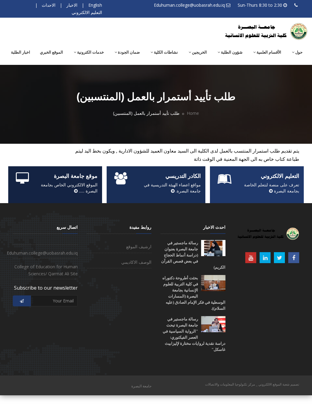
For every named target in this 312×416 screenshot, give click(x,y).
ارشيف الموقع (138, 246)
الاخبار (71, 5)
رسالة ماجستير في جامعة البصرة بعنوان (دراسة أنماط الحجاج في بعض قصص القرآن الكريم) (193, 255)
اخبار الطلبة (20, 52)
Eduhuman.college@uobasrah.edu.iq (189, 5)
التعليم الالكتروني (87, 12)
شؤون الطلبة (231, 52)
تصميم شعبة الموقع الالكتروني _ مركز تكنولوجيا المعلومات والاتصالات (252, 384)
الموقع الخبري (51, 52)
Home (193, 113)
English (95, 5)
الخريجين (199, 52)
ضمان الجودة (128, 52)
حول (298, 52)
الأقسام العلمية (268, 52)
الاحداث (48, 5)
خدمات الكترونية (90, 52)
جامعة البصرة (141, 386)
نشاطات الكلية (165, 52)
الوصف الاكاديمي (136, 262)
